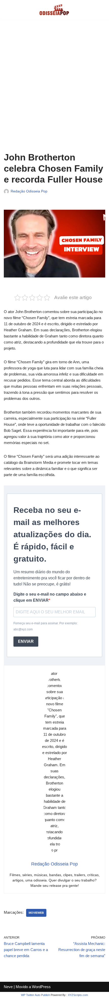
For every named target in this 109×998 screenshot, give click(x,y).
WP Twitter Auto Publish (35, 994)
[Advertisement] (54, 89)
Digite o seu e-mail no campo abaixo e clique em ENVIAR (49, 597)
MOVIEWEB (36, 912)
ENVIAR (26, 641)
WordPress (41, 987)
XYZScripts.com (78, 994)
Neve (8, 987)
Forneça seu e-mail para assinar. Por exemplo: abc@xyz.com (45, 626)
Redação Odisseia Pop (29, 191)
